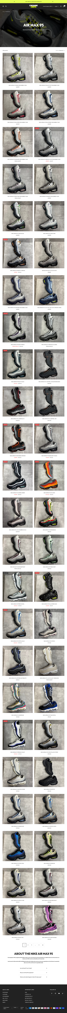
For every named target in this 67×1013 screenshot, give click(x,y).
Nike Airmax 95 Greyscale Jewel (49, 344)
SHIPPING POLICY (29, 996)
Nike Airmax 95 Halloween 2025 (49, 604)
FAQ (26, 992)
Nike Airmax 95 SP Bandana (49, 529)
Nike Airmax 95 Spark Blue (17, 826)
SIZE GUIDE (5, 1000)
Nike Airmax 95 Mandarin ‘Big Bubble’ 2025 (18, 159)
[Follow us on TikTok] (62, 993)
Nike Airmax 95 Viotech (49, 641)
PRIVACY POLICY (28, 1000)
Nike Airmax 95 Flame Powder (49, 937)
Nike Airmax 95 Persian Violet (17, 752)
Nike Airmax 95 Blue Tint (18, 937)
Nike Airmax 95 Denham (49, 863)
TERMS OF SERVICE (29, 1002)
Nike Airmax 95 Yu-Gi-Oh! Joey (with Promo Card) (49, 307)
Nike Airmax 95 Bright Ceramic (17, 270)
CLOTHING (5, 994)
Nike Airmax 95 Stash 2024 (17, 863)
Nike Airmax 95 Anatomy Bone (17, 789)
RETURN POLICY (28, 998)
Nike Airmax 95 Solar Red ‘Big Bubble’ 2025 (18, 122)
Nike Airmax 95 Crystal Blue (17, 641)
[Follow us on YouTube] (59, 993)
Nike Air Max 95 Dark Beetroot (17, 567)
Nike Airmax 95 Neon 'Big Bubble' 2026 (18, 85)
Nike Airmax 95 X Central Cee (49, 418)
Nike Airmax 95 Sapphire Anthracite (17, 678)
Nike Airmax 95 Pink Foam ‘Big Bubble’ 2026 (18, 196)
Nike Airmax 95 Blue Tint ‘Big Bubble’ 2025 (49, 85)
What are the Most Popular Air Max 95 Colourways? (30, 977)
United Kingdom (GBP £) (47, 6)
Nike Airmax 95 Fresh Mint (49, 567)
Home (4, 11)
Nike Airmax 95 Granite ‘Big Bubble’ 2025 (49, 196)
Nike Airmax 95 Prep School (17, 604)
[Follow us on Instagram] (55, 993)
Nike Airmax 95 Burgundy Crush (49, 455)
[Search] (6, 6)
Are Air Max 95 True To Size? (26, 968)
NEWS (4, 1002)
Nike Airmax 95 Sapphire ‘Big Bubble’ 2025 (17, 307)
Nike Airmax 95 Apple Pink (49, 233)
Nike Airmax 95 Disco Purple (17, 344)
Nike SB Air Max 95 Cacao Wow (49, 270)
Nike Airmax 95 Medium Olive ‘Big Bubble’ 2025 (49, 159)
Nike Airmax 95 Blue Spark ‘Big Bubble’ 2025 (49, 122)
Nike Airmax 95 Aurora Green (18, 492)
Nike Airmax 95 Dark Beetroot (49, 900)
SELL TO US (5, 998)
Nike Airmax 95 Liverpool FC (17, 418)
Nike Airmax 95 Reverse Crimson (17, 455)
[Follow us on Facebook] (52, 993)
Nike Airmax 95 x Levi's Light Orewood (49, 678)
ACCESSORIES (6, 996)
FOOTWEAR (5, 992)
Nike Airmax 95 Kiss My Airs (17, 900)
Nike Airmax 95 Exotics (49, 789)
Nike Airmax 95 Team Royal (49, 715)
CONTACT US (28, 994)
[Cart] (63, 6)
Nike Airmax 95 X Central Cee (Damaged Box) (49, 381)
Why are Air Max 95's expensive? (27, 972)
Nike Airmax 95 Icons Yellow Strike (49, 752)
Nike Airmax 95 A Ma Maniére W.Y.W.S (17, 529)
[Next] (42, 945)
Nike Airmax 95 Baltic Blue (17, 381)
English (56, 6)
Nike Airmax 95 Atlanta (49, 492)
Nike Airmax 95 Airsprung (18, 715)
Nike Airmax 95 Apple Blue (17, 233)
